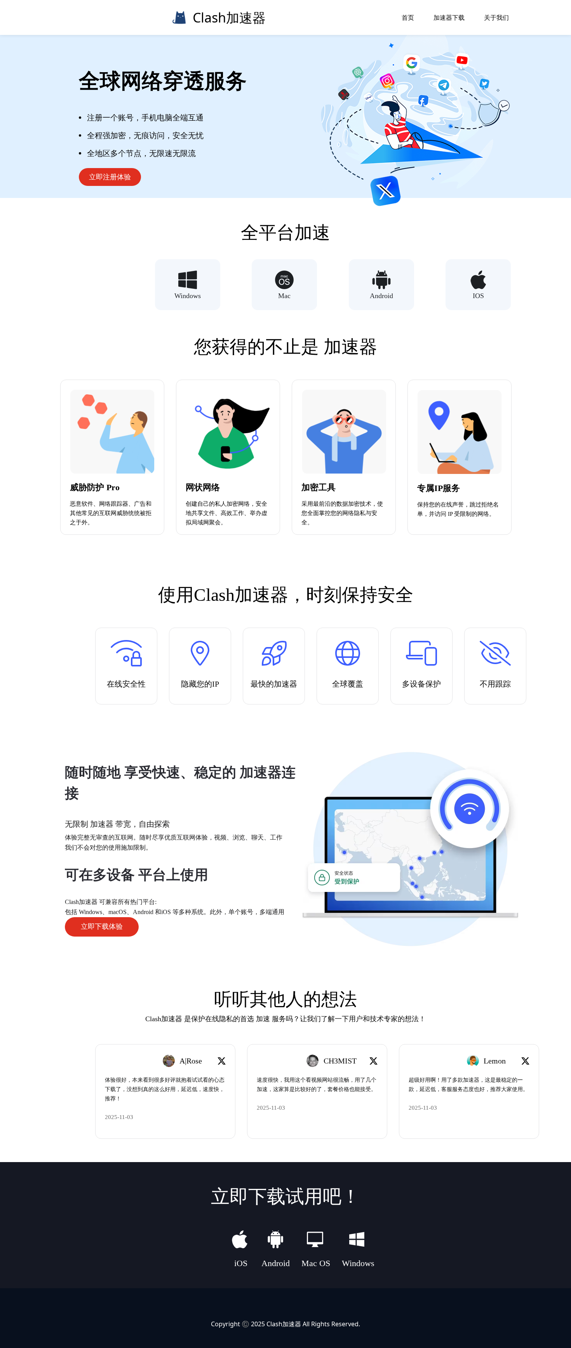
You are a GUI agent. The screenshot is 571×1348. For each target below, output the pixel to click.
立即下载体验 (102, 926)
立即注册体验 (110, 177)
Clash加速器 (283, 1324)
